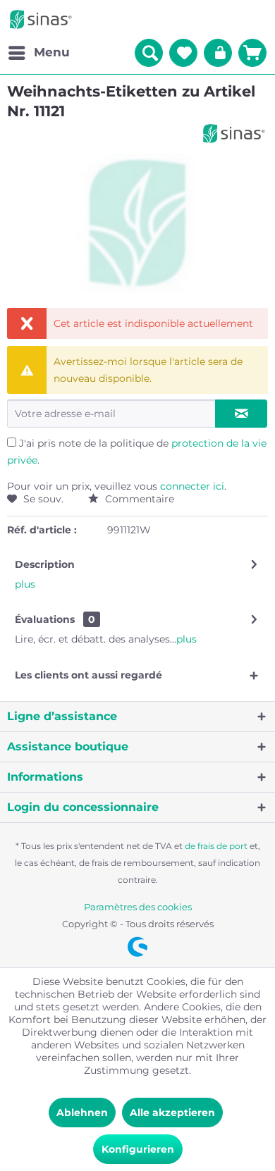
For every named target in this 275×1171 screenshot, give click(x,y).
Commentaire (138, 498)
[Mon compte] (218, 53)
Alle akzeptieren (172, 1112)
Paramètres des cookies (138, 906)
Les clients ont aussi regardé (88, 675)
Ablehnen (82, 1112)
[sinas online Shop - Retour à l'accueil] (41, 19)
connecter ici (192, 486)
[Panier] (252, 53)
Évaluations (45, 619)
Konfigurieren (138, 1149)
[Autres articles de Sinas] (234, 133)
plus (25, 584)
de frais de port (216, 846)
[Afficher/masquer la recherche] (149, 53)
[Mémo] (183, 53)
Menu (52, 52)
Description (45, 564)
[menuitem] (38, 53)
